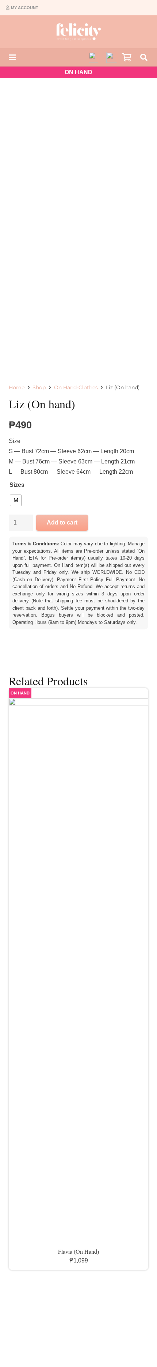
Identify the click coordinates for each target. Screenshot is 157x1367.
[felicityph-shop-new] (111, 57)
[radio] (15, 500)
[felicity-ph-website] (79, 32)
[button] (12, 57)
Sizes (16, 485)
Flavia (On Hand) (78, 1251)
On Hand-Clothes (76, 387)
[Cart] (126, 57)
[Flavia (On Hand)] (78, 972)
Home (16, 387)
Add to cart (62, 522)
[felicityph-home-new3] (93, 57)
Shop (39, 387)
